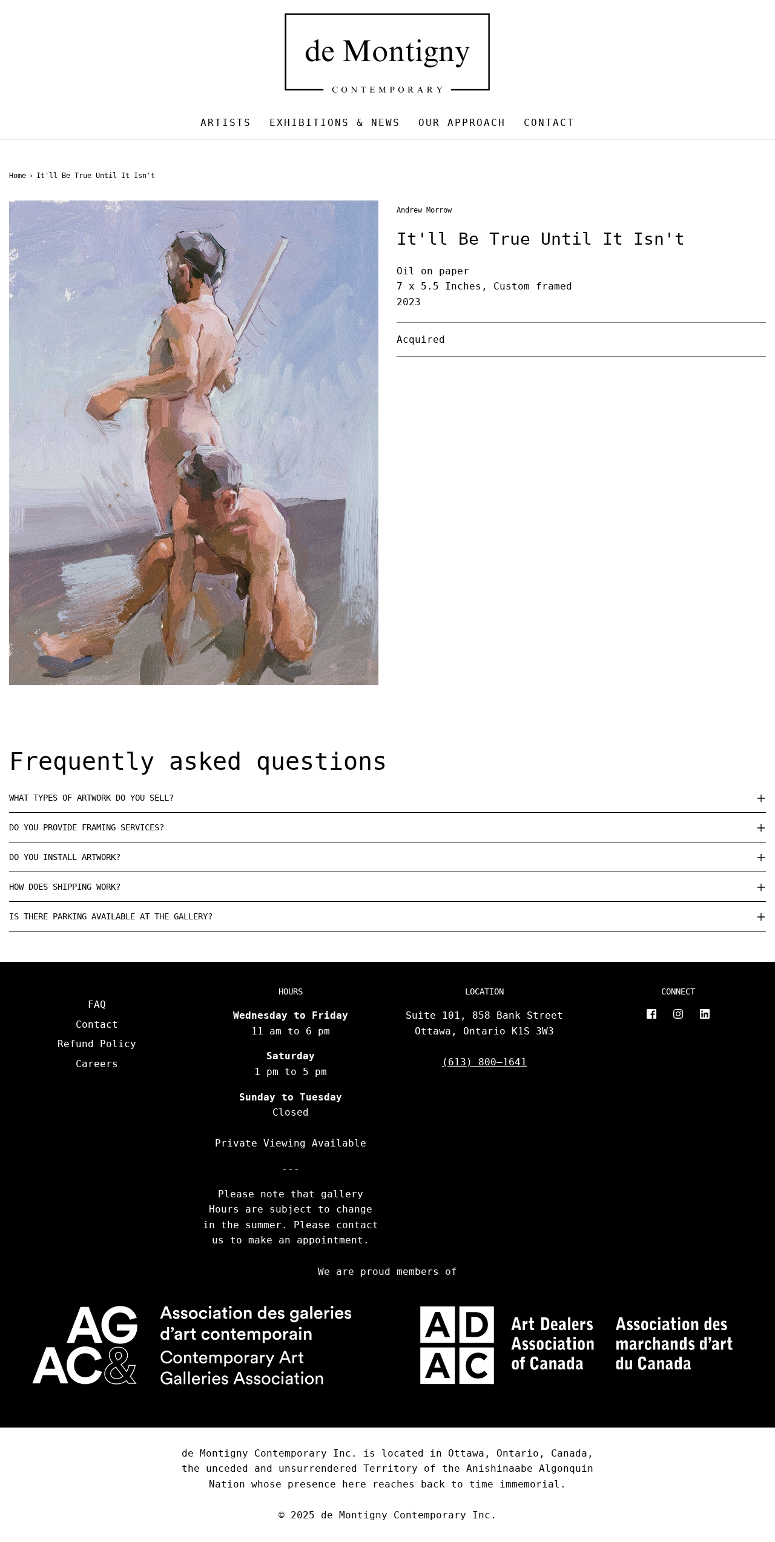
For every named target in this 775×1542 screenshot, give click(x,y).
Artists (225, 122)
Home (17, 175)
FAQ (97, 1004)
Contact (549, 122)
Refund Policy (97, 1044)
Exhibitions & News (334, 122)
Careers (97, 1064)
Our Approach (462, 122)
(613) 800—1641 (484, 1062)
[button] (387, 797)
